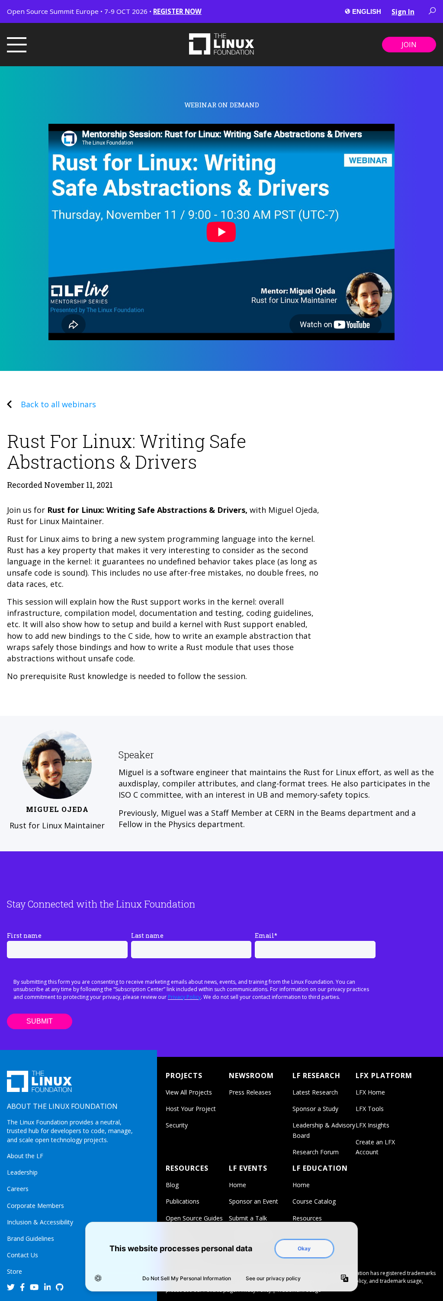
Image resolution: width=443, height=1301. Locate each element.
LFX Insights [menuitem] (372, 1125)
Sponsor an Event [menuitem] (253, 1201)
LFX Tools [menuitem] (370, 1109)
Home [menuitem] (237, 1185)
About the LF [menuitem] (25, 1156)
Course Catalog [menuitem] (314, 1201)
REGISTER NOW (177, 11)
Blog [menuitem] (172, 1185)
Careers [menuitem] (18, 1189)
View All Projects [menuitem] (189, 1092)
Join (409, 44)
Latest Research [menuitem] (315, 1092)
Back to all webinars (58, 404)
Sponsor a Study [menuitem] (315, 1109)
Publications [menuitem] (182, 1201)
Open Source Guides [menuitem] (194, 1218)
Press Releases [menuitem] (250, 1092)
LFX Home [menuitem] (370, 1092)
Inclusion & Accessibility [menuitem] (40, 1222)
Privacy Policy (184, 997)
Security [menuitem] (177, 1125)
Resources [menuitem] (307, 1218)
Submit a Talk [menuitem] (248, 1218)
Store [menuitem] (14, 1271)
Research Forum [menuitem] (315, 1152)
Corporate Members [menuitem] (35, 1205)
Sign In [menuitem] (403, 11)
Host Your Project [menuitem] (191, 1109)
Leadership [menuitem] (22, 1172)
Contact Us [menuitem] (22, 1255)
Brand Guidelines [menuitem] (30, 1238)
